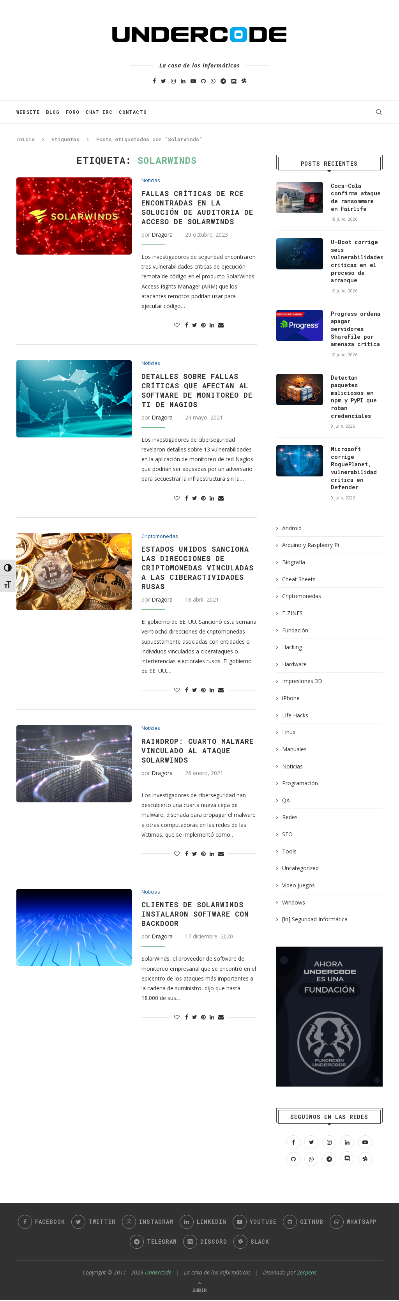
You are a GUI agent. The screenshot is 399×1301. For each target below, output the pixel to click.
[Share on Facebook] (186, 325)
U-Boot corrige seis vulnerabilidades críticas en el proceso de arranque (357, 261)
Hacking (292, 647)
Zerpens (306, 1272)
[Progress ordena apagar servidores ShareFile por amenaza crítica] (299, 325)
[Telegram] (223, 81)
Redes (290, 817)
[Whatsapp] (213, 81)
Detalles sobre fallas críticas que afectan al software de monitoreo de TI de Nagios (196, 390)
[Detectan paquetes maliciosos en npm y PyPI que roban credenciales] (299, 389)
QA (286, 800)
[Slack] (244, 81)
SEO (287, 834)
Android (292, 528)
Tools (289, 851)
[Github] (203, 81)
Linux (288, 732)
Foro (72, 112)
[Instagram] (173, 81)
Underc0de (158, 1272)
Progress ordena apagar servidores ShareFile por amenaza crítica (355, 329)
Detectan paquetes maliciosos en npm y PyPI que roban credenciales (354, 397)
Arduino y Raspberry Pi (310, 545)
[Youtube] (193, 81)
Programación (300, 783)
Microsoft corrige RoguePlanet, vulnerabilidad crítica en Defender (354, 468)
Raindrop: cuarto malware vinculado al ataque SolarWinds (197, 750)
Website (28, 112)
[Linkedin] (183, 81)
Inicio (25, 139)
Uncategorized (300, 868)
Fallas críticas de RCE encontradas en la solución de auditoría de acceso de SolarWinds (197, 207)
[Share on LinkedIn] (212, 325)
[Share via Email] (221, 325)
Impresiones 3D (302, 681)
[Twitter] (163, 81)
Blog (53, 112)
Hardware (294, 664)
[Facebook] (154, 81)
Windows (293, 902)
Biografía (293, 562)
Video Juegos (298, 885)
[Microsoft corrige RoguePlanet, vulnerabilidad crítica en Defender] (299, 460)
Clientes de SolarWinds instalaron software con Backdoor (195, 914)
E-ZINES (292, 613)
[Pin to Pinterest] (203, 325)
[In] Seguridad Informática (315, 919)
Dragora (162, 234)
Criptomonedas (159, 536)
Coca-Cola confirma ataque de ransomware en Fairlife (356, 197)
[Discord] (234, 81)
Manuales (294, 749)
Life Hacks (295, 715)
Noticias (150, 180)
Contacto (133, 112)
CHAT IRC (99, 112)
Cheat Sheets (299, 579)
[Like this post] (177, 325)
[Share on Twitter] (194, 325)
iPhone (291, 698)
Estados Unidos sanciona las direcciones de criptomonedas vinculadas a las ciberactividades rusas (197, 567)
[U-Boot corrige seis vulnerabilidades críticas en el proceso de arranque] (299, 253)
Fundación (295, 630)
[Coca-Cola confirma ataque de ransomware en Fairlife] (299, 197)
